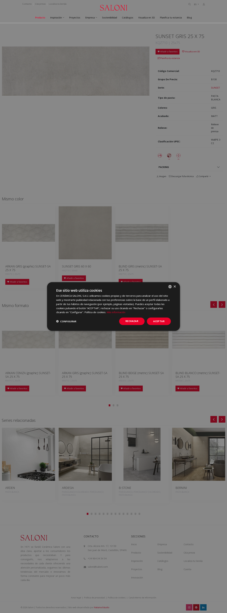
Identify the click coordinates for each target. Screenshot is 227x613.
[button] (66, 321)
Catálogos (127, 17)
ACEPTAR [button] (159, 321)
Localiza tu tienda (57, 3)
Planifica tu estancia (171, 17)
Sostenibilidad (109, 17)
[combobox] (170, 286)
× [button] (174, 286)
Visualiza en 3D (146, 17)
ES (195, 4)
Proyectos (74, 17)
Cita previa (40, 3)
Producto (40, 17)
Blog (189, 17)
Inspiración (56, 17)
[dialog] (113, 306)
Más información (116, 312)
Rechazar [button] (131, 321)
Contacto (27, 3)
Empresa (90, 17)
